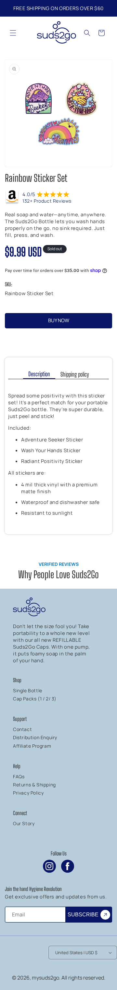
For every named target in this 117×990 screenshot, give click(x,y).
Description (39, 374)
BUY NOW (58, 320)
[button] (13, 33)
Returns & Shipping (34, 785)
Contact (22, 729)
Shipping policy (74, 374)
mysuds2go (45, 977)
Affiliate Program (32, 746)
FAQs (18, 776)
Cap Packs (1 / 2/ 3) (35, 699)
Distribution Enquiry (35, 737)
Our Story (23, 823)
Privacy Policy (28, 793)
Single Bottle (27, 690)
